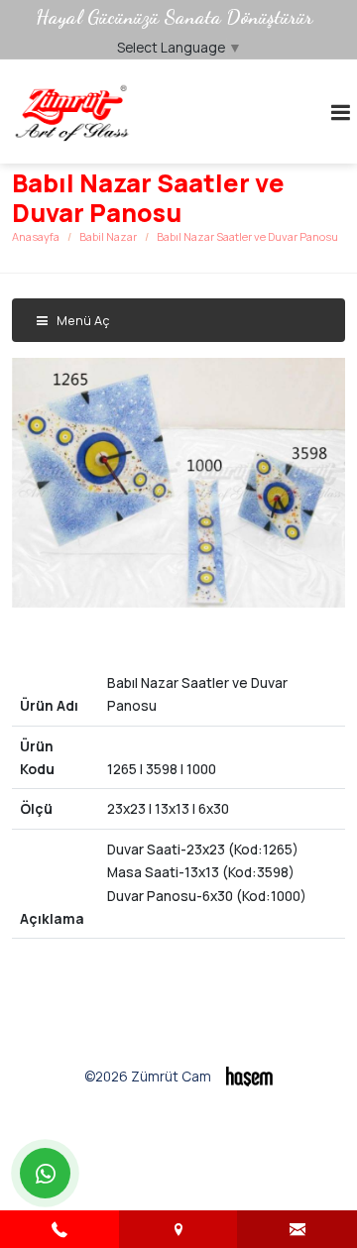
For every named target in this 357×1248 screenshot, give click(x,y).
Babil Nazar (108, 236)
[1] (340, 112)
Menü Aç (81, 320)
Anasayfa (36, 236)
